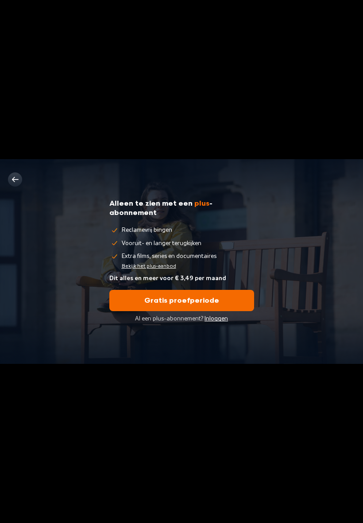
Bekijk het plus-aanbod (149, 266)
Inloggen (216, 319)
